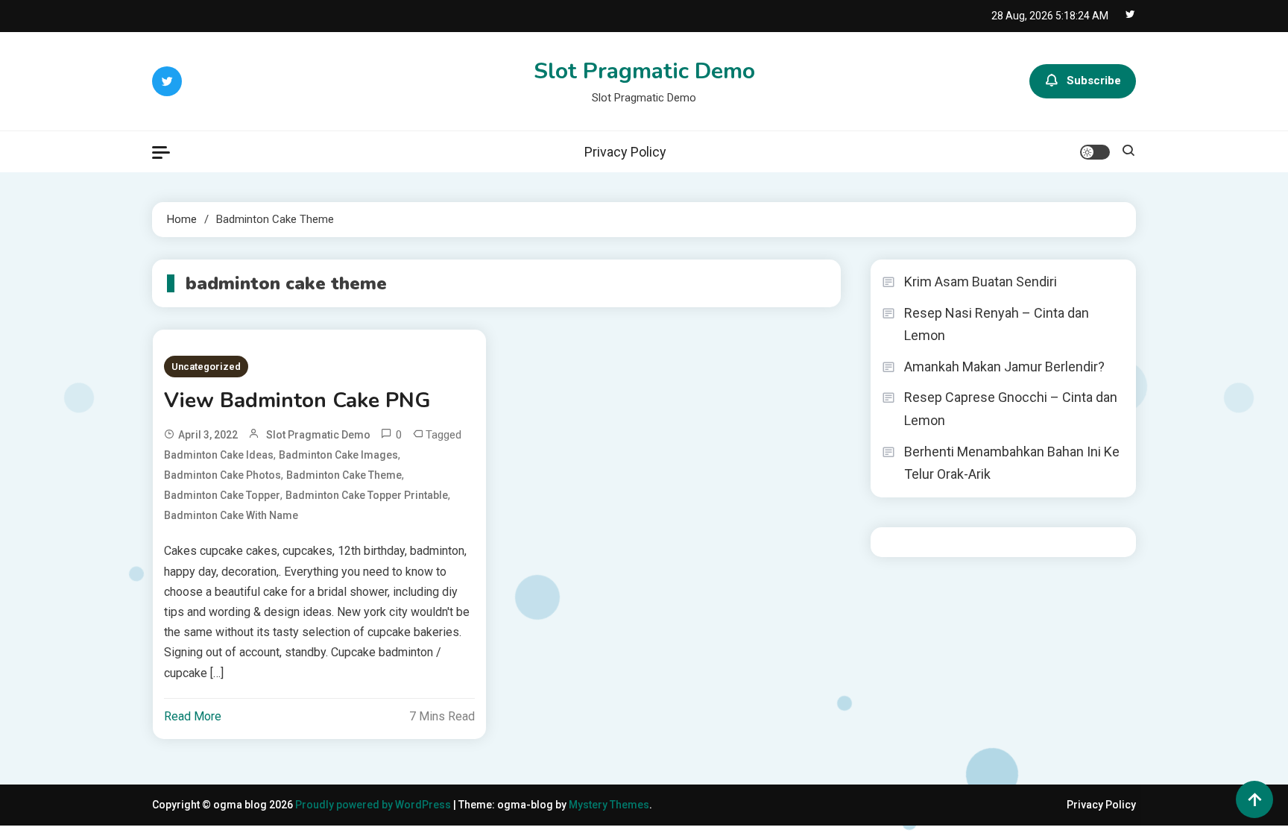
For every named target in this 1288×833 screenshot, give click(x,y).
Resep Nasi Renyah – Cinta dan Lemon (996, 324)
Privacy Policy (625, 152)
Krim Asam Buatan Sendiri (980, 281)
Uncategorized (206, 366)
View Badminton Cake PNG (297, 400)
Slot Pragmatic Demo (644, 71)
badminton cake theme (344, 475)
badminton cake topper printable (366, 495)
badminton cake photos (222, 475)
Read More (192, 716)
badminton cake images (338, 455)
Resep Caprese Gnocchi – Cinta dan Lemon (1010, 408)
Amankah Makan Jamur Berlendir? (1004, 366)
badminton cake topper (222, 495)
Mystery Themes (609, 805)
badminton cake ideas (219, 455)
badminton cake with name (231, 515)
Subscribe (1094, 80)
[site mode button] (1095, 152)
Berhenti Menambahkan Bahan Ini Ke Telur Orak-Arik (1012, 463)
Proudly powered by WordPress (374, 805)
